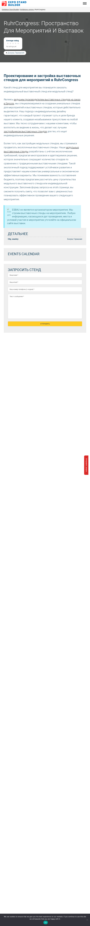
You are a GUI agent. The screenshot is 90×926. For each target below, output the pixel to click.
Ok (46, 922)
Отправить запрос (86, 465)
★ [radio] (8, 43)
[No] (87, 920)
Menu (85, 3)
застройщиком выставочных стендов (25, 131)
